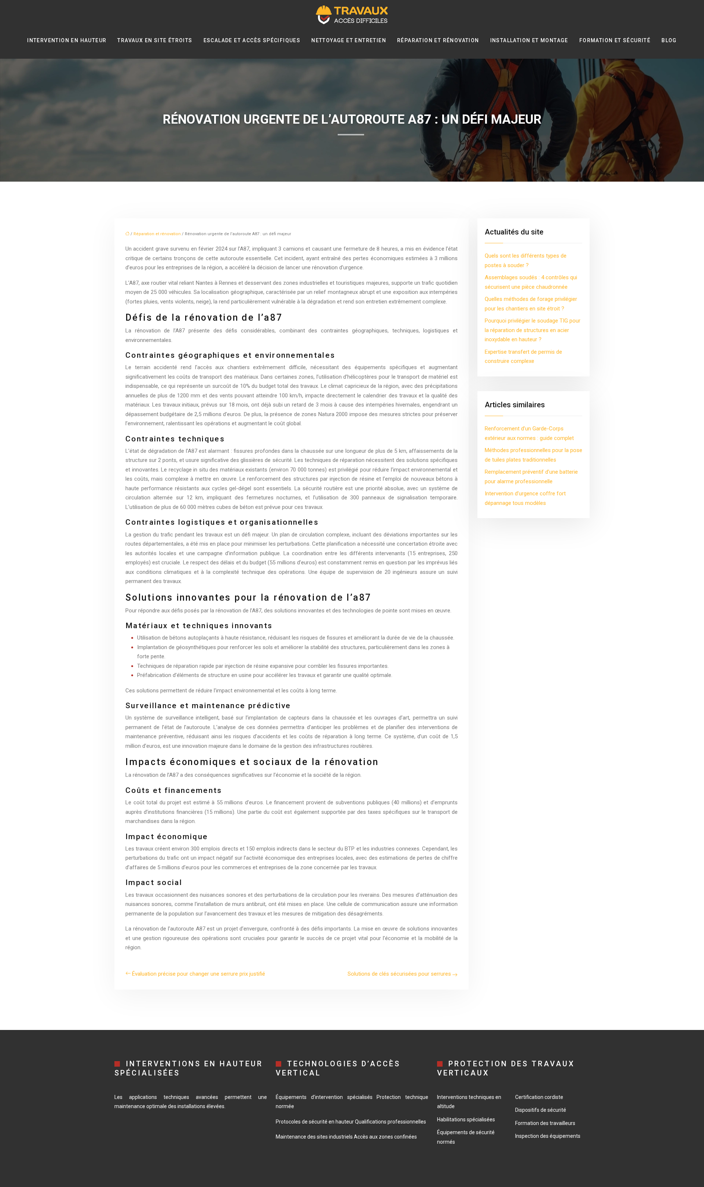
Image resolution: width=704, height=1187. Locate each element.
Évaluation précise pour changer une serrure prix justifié (198, 974)
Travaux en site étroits (154, 40)
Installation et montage (529, 40)
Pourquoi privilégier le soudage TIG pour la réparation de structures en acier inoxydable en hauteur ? (532, 330)
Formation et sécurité (614, 40)
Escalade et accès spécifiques (252, 40)
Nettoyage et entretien (348, 40)
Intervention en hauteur (66, 40)
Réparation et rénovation (438, 40)
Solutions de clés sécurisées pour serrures (399, 974)
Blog (669, 40)
